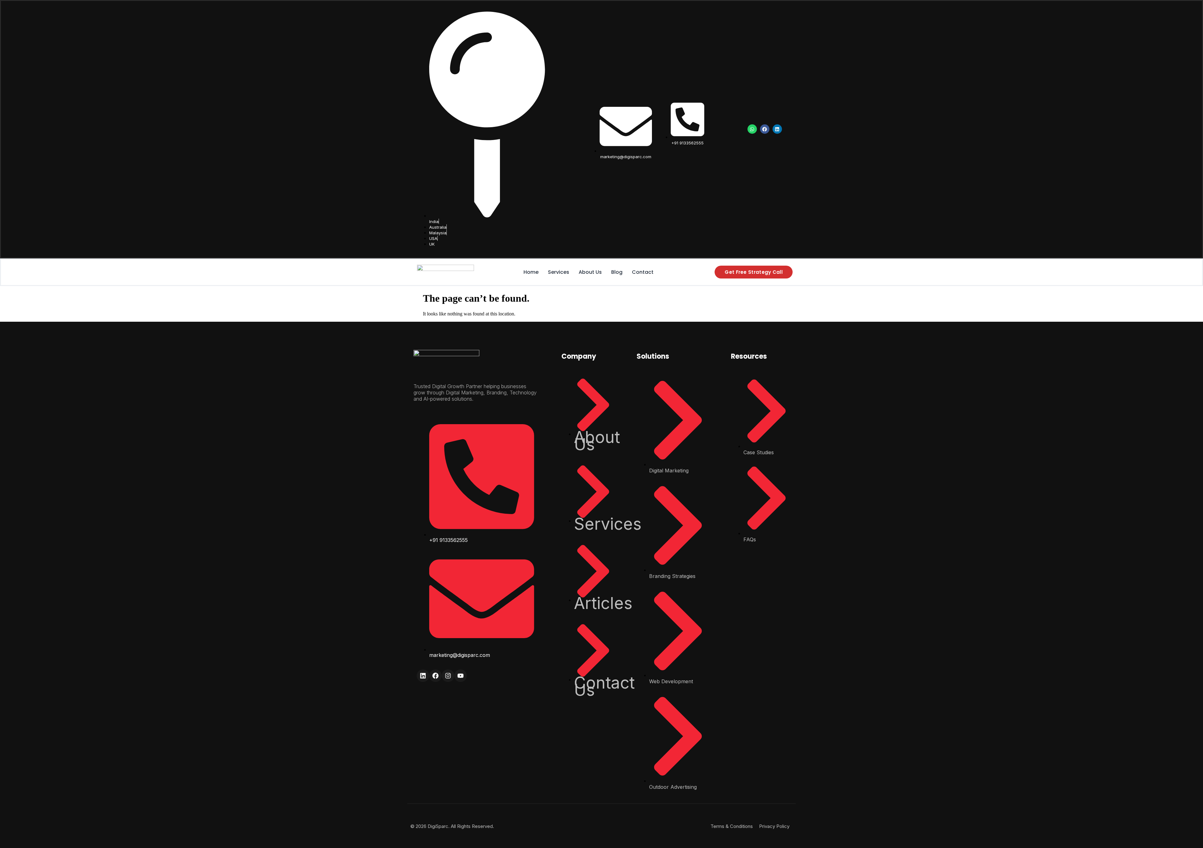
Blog (616, 272)
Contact (643, 272)
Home (531, 272)
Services (558, 272)
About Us (590, 272)
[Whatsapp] (752, 129)
